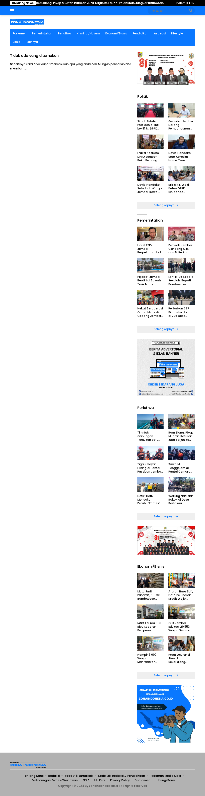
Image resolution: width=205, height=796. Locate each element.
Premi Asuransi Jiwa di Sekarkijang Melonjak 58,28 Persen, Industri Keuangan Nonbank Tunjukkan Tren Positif (179, 658)
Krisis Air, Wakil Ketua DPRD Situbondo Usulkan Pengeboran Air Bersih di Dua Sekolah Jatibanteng (179, 188)
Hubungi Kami (165, 780)
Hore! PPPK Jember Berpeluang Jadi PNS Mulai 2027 (149, 248)
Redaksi (54, 776)
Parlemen (19, 33)
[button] (191, 10)
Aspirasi (160, 33)
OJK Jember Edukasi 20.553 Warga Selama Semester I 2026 (180, 626)
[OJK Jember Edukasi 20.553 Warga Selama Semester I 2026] (181, 611)
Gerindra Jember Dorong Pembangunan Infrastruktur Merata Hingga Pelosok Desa (180, 124)
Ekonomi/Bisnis (116, 33)
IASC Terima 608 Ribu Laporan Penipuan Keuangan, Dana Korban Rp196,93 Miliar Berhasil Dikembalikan (149, 626)
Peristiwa (64, 33)
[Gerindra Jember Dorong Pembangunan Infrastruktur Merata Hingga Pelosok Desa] (181, 110)
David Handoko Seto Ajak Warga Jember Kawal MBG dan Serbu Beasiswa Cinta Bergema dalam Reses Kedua (149, 188)
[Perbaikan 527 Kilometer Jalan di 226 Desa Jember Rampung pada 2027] (181, 297)
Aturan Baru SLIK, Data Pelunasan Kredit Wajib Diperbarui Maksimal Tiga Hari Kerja (180, 595)
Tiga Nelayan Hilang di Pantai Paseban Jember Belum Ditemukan (150, 467)
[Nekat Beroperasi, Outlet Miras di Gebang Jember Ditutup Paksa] (150, 297)
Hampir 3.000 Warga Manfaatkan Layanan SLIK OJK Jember (150, 658)
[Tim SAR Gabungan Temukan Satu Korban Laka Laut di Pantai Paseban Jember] (150, 421)
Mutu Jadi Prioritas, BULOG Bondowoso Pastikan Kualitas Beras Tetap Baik (149, 595)
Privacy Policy (120, 780)
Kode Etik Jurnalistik (78, 776)
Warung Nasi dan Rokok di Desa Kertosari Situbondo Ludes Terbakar (181, 499)
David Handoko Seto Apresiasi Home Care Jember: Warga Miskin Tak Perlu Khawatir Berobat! (179, 156)
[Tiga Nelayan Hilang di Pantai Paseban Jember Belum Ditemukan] (150, 453)
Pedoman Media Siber (165, 776)
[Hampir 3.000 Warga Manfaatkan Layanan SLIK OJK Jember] (150, 643)
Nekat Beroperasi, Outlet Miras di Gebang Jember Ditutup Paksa (150, 312)
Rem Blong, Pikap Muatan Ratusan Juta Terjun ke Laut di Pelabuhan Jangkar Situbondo (80, 3)
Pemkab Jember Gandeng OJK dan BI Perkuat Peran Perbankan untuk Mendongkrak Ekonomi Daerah (180, 248)
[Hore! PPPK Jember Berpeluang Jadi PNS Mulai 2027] (150, 234)
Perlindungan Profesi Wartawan (54, 780)
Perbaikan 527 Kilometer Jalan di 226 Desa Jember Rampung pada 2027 (181, 312)
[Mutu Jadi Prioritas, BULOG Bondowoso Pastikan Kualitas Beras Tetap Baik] (150, 580)
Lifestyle (177, 33)
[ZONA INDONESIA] (27, 22)
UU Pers (99, 780)
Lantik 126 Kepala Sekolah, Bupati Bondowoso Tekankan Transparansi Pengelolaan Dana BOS (180, 280)
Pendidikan (140, 33)
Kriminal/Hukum (88, 33)
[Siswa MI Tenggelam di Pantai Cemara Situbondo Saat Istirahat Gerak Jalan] (181, 453)
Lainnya (32, 42)
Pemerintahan (42, 33)
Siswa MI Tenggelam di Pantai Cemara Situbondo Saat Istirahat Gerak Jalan (179, 467)
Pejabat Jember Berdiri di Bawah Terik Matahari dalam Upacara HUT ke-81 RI (149, 280)
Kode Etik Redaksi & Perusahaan (121, 776)
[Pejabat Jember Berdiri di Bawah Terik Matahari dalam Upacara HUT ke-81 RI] (150, 265)
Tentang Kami (33, 776)
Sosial (17, 42)
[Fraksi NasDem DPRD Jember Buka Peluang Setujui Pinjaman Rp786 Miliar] (150, 142)
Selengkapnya (164, 205)
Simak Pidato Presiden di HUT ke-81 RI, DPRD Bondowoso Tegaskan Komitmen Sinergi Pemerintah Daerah (150, 124)
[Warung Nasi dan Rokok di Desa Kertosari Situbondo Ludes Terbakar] (181, 484)
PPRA (85, 780)
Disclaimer (142, 780)
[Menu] (13, 10)
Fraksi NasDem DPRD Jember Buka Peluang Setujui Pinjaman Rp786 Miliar (149, 156)
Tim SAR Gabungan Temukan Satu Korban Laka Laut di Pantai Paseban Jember (150, 436)
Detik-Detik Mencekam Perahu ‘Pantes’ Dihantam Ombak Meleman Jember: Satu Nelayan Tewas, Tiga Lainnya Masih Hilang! (150, 499)
